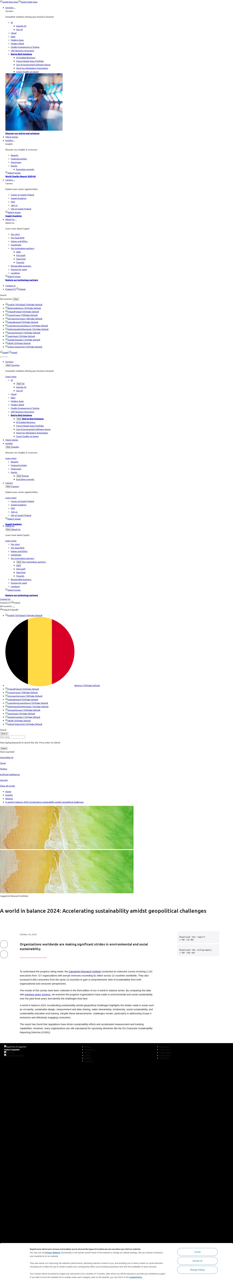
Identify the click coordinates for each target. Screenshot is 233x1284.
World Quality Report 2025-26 (20, 176)
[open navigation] (6, 356)
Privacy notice (164, 1055)
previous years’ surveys (37, 994)
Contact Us (88, 1061)
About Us (16, 529)
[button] (14, 8)
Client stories (89, 1049)
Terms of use (164, 1058)
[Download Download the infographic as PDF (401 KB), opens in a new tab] (213, 950)
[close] (4, 356)
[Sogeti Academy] (119, 212)
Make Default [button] (35, 304)
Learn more (10, 376)
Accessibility (164, 1047)
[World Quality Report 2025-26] (119, 172)
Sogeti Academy (13, 215)
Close (16, 299)
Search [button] (3, 295)
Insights (15, 446)
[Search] (1, 356)
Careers (15, 486)
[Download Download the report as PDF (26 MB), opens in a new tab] (213, 937)
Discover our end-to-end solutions (22, 133)
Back (8, 365)
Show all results (7, 785)
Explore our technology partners (21, 279)
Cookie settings (165, 1052)
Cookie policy (164, 1049)
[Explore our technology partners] (119, 276)
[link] (18, 1)
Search (4, 748)
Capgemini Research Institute (85, 971)
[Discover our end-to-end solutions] (119, 102)
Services (16, 365)
